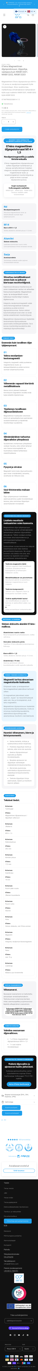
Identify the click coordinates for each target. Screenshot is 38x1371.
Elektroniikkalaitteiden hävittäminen (16, 1207)
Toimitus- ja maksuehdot (12, 1212)
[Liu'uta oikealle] (23, 61)
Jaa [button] (5, 1120)
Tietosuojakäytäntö (10, 1202)
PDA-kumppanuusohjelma (13, 1236)
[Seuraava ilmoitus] (34, 4)
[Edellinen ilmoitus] (4, 4)
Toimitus (28, 112)
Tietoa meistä (9, 1188)
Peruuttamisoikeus (10, 1216)
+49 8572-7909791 (11, 1271)
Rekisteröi (7, 1231)
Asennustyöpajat (12, 1113)
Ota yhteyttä (8, 1257)
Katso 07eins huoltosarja (19, 1084)
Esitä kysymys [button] (19, 1171)
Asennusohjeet (11, 1107)
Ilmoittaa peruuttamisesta (17, 1221)
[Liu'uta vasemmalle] (14, 61)
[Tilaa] (31, 1320)
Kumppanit (7, 1245)
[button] (4, 15)
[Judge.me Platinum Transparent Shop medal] (10, 1147)
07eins (10, 1366)
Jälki (5, 1193)
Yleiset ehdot (8, 1198)
